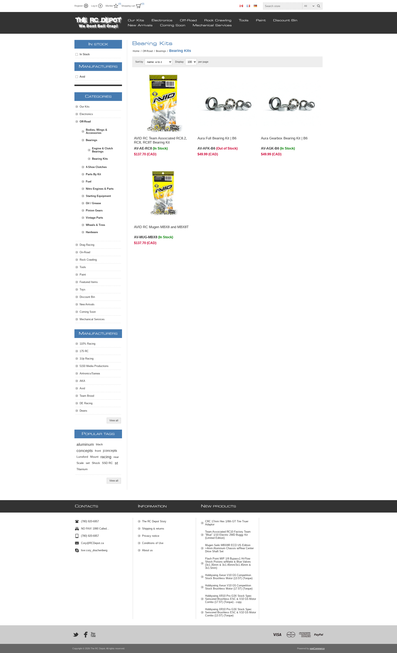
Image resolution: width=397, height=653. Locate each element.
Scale (80, 463)
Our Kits (136, 20)
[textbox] (289, 6)
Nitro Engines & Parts (100, 188)
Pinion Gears (94, 210)
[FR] (248, 5)
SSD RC (107, 463)
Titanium (82, 469)
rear (116, 457)
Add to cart (172, 127)
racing (105, 457)
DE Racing (86, 403)
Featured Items (89, 282)
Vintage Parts (94, 217)
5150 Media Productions (94, 366)
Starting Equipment (98, 196)
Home (136, 51)
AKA (82, 380)
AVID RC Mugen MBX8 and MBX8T (161, 227)
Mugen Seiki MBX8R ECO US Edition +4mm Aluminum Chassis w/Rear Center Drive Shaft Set (229, 548)
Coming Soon (172, 25)
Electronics (162, 20)
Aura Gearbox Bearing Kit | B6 (284, 138)
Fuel (88, 181)
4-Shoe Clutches (96, 167)
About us (147, 550)
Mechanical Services (212, 25)
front (98, 450)
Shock (96, 463)
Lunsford (82, 456)
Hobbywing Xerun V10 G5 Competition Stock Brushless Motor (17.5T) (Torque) (228, 587)
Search (318, 6)
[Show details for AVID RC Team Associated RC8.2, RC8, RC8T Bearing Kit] (164, 103)
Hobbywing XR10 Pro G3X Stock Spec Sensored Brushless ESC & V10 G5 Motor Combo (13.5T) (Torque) (230, 612)
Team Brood (87, 395)
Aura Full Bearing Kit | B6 (216, 138)
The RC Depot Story (154, 521)
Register (78, 6)
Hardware (92, 232)
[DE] (255, 5)
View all (113, 420)
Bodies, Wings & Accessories (96, 131)
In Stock (85, 54)
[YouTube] (93, 634)
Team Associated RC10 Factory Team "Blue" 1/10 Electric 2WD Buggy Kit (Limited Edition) (228, 534)
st (116, 463)
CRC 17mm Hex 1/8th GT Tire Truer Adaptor (226, 523)
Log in (94, 6)
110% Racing (87, 343)
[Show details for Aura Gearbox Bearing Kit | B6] (290, 103)
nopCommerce (317, 648)
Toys (82, 289)
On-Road (85, 252)
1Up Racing (86, 358)
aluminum (85, 444)
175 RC (84, 351)
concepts (85, 450)
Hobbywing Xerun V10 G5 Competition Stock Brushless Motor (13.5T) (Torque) (228, 577)
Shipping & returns (153, 528)
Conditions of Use (152, 543)
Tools (244, 20)
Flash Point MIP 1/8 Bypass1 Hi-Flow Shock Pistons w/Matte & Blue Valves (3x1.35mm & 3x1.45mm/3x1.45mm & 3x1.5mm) (228, 563)
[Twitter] (75, 634)
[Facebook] (84, 634)
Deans (83, 410)
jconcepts (110, 450)
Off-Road (188, 20)
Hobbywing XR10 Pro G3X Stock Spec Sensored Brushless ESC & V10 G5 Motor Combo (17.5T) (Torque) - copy (230, 599)
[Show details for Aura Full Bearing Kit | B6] (227, 103)
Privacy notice (150, 535)
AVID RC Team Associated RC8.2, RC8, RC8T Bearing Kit (160, 140)
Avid (82, 76)
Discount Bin (285, 20)
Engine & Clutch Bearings (102, 150)
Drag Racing (87, 244)
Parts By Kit (93, 174)
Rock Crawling (217, 20)
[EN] (241, 5)
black (99, 444)
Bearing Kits (100, 158)
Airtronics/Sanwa (90, 373)
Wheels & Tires (95, 224)
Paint (261, 20)
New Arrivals (140, 25)
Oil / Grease (93, 203)
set (88, 463)
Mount (94, 456)
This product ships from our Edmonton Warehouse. (158, 79)
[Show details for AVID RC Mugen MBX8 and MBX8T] (164, 192)
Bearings (91, 140)
